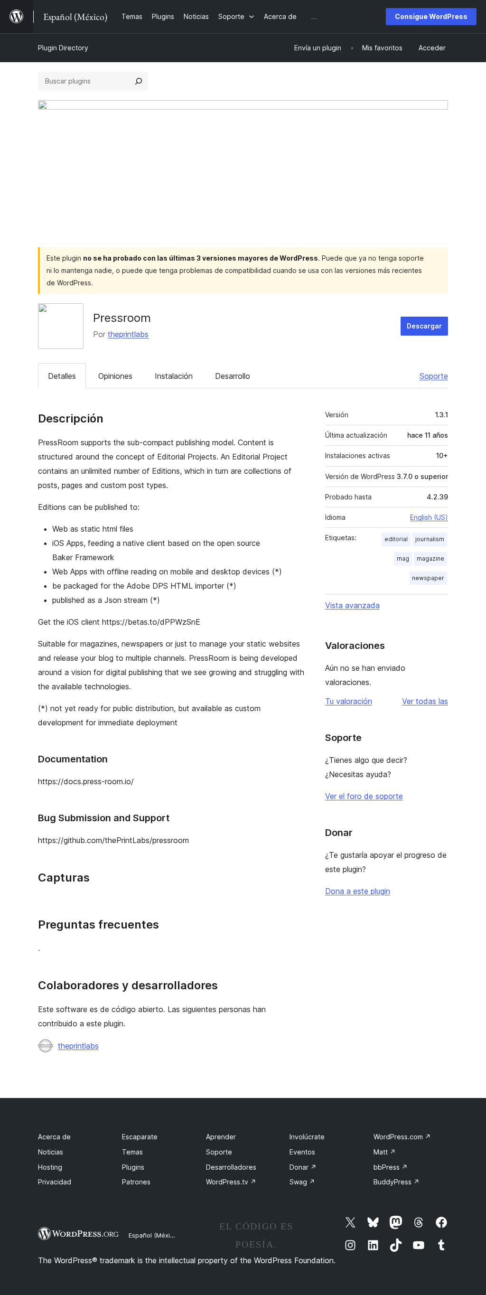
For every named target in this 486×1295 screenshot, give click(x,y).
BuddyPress (397, 1182)
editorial (396, 539)
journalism (429, 539)
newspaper (428, 578)
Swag (302, 1182)
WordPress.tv (231, 1182)
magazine (430, 558)
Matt (385, 1152)
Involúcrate (307, 1137)
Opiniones (115, 376)
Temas (132, 1152)
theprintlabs (128, 334)
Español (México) (154, 1235)
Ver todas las (425, 701)
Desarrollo (232, 376)
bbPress (391, 1167)
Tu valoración (348, 701)
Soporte (434, 376)
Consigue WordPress (431, 16)
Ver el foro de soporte (364, 796)
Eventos (302, 1152)
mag (403, 558)
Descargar (424, 326)
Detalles (62, 376)
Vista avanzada (352, 605)
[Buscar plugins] (138, 81)
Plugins (133, 1167)
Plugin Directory (63, 48)
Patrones (136, 1182)
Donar (303, 1167)
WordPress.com (402, 1137)
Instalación (174, 376)
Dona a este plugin (357, 891)
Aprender (221, 1137)
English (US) (429, 517)
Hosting (50, 1167)
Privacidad (54, 1182)
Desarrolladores (231, 1167)
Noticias (50, 1152)
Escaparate (140, 1137)
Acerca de (54, 1137)
